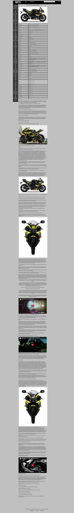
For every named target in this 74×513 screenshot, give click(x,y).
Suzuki (15, 76)
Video (15, 96)
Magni (15, 55)
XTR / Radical (15, 93)
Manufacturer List (15, 98)
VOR (15, 86)
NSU (15, 66)
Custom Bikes (15, 6)
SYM (15, 78)
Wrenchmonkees (15, 91)
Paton (15, 67)
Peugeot (15, 68)
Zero (15, 95)
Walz (15, 90)
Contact (15, 100)
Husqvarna (15, 46)
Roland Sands (15, 71)
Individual (15, 7)
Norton (15, 65)
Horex (15, 44)
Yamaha (16, 94)
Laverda (15, 53)
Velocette (15, 82)
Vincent (16, 85)
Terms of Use (37, 510)
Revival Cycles (15, 70)
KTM (15, 51)
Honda (15, 43)
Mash (15, 57)
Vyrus (15, 88)
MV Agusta (15, 62)
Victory (15, 84)
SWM (15, 77)
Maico (15, 56)
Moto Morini (15, 61)
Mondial (15, 59)
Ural (15, 81)
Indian (15, 48)
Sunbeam (15, 75)
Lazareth (15, 54)
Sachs (15, 73)
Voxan (15, 87)
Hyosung (15, 47)
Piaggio (16, 69)
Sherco (15, 74)
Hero (15, 41)
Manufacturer (32, 1)
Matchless (15, 58)
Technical (15, 97)
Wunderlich (15, 92)
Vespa (15, 83)
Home (26, 1)
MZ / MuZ (15, 63)
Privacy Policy (42, 510)
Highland (15, 42)
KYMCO (16, 52)
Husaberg (15, 45)
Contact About (32, 510)
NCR (15, 64)
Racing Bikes (15, 8)
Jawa (15, 49)
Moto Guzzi (15, 60)
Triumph (15, 79)
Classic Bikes (15, 5)
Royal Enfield (15, 72)
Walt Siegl (15, 89)
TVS (15, 80)
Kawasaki (15, 50)
